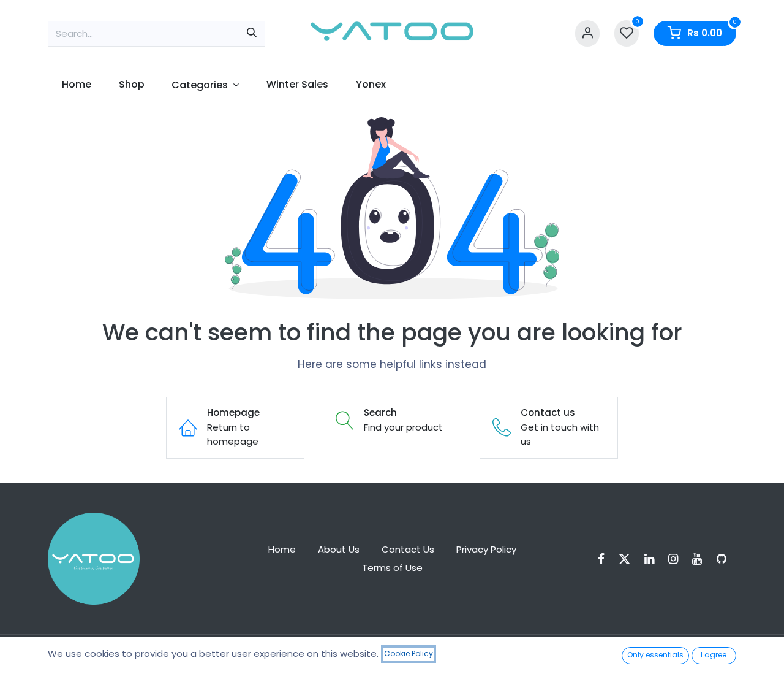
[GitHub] (725, 559)
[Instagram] (677, 559)
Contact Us (408, 549)
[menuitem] (76, 84)
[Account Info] (587, 33)
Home (282, 549)
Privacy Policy (486, 549)
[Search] (252, 33)
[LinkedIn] (653, 559)
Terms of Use (392, 567)
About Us (339, 549)
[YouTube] (701, 559)
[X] (628, 559)
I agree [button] (713, 654)
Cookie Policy (408, 653)
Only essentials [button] (655, 654)
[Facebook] (605, 559)
